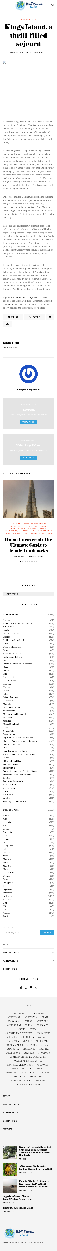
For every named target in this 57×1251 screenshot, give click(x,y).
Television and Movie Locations (17, 775)
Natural (6, 728)
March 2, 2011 (16, 52)
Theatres (6, 778)
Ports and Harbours (11, 744)
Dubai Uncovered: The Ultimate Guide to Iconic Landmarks (28, 544)
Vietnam (6, 913)
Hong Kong (8, 846)
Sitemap (8, 1129)
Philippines (8, 883)
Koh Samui (43, 1041)
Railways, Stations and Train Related (19, 754)
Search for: (9, 927)
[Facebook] (21, 987)
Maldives (7, 859)
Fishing (6, 667)
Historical (7, 684)
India (5, 849)
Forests (6, 670)
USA (5, 910)
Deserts (42, 528)
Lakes (5, 694)
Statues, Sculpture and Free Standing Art (20, 771)
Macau (46, 1045)
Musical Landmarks (11, 724)
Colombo (43, 1025)
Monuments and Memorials (14, 714)
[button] (20, 561)
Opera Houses (9, 734)
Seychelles (7, 889)
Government (8, 677)
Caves (5, 644)
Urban (49, 533)
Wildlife (6, 798)
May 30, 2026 (19, 557)
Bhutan (6, 829)
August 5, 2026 (25, 1159)
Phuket (41, 1069)
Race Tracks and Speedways (15, 751)
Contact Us (10, 969)
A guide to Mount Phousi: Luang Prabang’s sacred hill (18, 1197)
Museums (7, 721)
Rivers (6, 758)
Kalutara (13, 1041)
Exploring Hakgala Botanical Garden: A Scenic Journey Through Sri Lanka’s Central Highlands (35, 1151)
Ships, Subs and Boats (42, 531)
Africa (6, 816)
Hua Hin (12, 1037)
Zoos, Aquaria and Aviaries (14, 801)
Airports (6, 620)
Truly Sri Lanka (21, 1081)
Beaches (44, 526)
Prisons (6, 748)
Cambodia (7, 832)
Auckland (15, 1017)
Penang (27, 1069)
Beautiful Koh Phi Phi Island (18, 1207)
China (5, 836)
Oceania (6, 876)
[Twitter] (26, 987)
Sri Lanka (7, 896)
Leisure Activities (10, 697)
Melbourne (13, 1053)
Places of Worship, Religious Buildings (20, 741)
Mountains (7, 717)
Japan (5, 856)
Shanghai (11, 1073)
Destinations (11, 531)
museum (29, 1053)
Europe (6, 839)
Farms (5, 660)
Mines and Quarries (11, 707)
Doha (22, 1029)
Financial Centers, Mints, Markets (17, 664)
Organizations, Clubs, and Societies (18, 738)
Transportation (13, 533)
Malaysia (7, 704)
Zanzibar (7, 916)
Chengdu (43, 1021)
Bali (5, 826)
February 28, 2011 (17, 415)
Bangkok (14, 1021)
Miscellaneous (9, 711)
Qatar (5, 886)
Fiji (4, 842)
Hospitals (24, 531)
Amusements (11, 348)
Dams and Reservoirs (12, 647)
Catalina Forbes (35, 557)
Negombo (43, 1065)
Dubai (34, 1029)
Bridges (6, 637)
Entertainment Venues (12, 654)
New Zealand (8, 873)
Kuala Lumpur (15, 1045)
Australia (7, 822)
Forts (5, 674)
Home (6, 944)
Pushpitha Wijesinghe (36, 52)
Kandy (28, 1041)
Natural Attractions (20, 1065)
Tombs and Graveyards (13, 781)
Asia (5, 819)
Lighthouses (8, 701)
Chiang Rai (14, 1025)
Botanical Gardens (11, 634)
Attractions (32, 526)
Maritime (7, 863)
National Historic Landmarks (28, 1057)
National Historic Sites (28, 1061)
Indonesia (7, 852)
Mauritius (7, 866)
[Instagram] (31, 987)
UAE (25, 533)
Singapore (7, 893)
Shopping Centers (10, 765)
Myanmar (7, 869)
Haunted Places (9, 681)
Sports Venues (9, 768)
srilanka (20, 1077)
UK (4, 906)
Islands (6, 691)
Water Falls (8, 795)
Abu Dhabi (18, 1013)
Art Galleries (16, 526)
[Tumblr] (36, 987)
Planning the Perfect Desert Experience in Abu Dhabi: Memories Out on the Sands (34, 1184)
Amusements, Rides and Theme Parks (28, 524)
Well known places (29, 1085)
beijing (29, 1021)
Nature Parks (8, 731)
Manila (44, 1049)
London (32, 1045)
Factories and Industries (13, 657)
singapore (28, 1073)
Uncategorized (28, 19)
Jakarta (44, 1037)
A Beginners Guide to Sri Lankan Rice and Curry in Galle (36, 1167)
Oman (5, 879)
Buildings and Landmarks (23, 528)
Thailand (7, 899)
